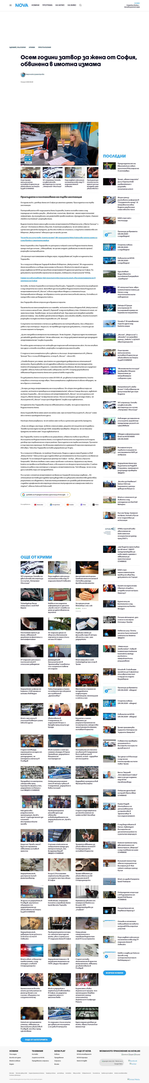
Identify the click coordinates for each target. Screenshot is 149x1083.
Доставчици (60, 1073)
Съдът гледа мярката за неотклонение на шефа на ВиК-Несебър (86, 813)
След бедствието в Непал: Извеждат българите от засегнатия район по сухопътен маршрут (127, 829)
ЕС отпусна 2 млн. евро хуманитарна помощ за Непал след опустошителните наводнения (128, 292)
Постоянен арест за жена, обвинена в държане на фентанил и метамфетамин (31, 636)
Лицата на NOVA (38, 1057)
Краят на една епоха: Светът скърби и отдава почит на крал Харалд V (128, 589)
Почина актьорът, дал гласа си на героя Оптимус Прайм (128, 619)
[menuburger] (10, 5)
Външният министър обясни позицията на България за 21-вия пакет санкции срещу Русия (128, 865)
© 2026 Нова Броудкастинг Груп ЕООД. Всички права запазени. (25, 1079)
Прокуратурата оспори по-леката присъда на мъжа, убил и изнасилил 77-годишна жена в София (59, 935)
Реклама (11, 1073)
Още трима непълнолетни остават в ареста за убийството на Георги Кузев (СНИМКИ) (128, 355)
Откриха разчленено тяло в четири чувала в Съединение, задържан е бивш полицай (59, 784)
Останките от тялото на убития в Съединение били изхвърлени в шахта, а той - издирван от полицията (87, 754)
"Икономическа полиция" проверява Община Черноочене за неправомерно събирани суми (128, 373)
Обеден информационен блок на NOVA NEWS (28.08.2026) (128, 436)
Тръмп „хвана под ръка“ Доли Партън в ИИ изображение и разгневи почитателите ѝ (128, 184)
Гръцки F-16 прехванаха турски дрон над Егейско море (128, 323)
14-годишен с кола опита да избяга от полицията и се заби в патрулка (59, 1024)
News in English (82, 1061)
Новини (35, 5)
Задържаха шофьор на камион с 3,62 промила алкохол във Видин (31, 691)
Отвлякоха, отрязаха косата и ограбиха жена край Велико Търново (59, 903)
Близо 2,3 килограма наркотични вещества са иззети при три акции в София (59, 876)
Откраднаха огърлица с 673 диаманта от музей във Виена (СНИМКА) (128, 895)
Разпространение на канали (36, 1073)
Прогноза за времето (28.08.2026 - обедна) (127, 689)
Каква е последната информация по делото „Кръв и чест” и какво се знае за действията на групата (59, 607)
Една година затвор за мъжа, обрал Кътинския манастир (86, 1024)
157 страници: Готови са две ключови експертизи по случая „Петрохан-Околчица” (32, 579)
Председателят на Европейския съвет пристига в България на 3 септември (128, 167)
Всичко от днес (15, 1057)
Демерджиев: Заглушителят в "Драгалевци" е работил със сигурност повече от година (59, 664)
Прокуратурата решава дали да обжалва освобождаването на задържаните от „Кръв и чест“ (59, 816)
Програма (47, 5)
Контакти (68, 1073)
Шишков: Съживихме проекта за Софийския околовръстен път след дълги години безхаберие (128, 674)
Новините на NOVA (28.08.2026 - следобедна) (126, 260)
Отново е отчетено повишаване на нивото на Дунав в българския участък (128, 924)
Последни (13, 1054)
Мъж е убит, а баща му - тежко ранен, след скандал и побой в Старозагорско (31, 962)
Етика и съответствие (120, 1073)
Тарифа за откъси (51, 1073)
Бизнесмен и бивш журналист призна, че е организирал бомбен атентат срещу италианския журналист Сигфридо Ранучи (86, 995)
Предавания (58, 1057)
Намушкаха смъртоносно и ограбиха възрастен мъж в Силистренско (85, 935)
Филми (56, 1064)
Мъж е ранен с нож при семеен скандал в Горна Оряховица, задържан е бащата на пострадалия (59, 754)
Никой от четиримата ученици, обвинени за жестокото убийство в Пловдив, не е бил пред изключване (31, 1026)
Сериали (57, 1061)
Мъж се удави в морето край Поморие (128, 880)
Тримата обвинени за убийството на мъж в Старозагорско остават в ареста (85, 847)
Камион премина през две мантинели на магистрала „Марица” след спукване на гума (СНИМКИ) (128, 847)
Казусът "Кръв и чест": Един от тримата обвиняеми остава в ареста (31, 847)
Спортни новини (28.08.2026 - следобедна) (125, 247)
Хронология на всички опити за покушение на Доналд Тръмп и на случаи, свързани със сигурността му (31, 992)
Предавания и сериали (40, 1061)
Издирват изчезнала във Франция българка (87, 782)
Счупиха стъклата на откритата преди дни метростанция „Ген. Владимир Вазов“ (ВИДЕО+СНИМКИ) (58, 848)
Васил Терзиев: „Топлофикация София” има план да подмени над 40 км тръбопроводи (127, 777)
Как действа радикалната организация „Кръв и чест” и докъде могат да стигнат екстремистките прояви (32, 817)
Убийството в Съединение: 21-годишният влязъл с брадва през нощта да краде (58, 722)
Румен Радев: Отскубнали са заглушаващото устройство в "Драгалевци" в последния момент (126, 810)
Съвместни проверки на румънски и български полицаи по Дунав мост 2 (127, 744)
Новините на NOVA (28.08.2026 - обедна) (127, 715)
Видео (11, 1064)
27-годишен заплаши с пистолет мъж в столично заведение (31, 662)
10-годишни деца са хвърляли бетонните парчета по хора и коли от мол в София (58, 636)
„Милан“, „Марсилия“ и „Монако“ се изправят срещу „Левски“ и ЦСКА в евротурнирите (129, 338)
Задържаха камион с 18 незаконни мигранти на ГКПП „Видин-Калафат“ (58, 961)
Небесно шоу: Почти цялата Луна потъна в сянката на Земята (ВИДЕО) (128, 634)
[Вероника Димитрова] (23, 74)
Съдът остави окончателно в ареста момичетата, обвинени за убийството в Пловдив (86, 963)
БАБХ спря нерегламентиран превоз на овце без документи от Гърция (127, 573)
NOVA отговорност (84, 1054)
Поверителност (86, 1073)
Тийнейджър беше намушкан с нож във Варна (30, 605)
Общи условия (76, 1073)
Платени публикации (14, 1075)
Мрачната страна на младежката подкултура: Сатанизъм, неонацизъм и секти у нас (87, 693)
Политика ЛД (96, 1073)
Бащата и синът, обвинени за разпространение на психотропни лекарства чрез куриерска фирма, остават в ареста (87, 723)
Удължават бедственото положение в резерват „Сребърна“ (128, 275)
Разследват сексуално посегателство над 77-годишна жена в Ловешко (59, 578)
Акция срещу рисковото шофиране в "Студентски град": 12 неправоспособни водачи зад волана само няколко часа (128, 203)
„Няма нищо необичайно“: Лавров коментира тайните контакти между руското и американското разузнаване (127, 653)
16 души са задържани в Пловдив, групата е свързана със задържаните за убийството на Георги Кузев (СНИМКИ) (31, 906)
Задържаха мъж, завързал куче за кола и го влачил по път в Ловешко (31, 935)
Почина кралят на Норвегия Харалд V (126, 909)
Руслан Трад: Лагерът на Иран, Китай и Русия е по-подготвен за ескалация (128, 516)
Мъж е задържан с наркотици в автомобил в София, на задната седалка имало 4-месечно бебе (59, 992)
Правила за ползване (107, 1073)
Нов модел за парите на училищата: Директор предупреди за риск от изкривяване (128, 421)
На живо (72, 5)
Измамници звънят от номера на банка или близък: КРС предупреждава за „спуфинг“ (85, 905)
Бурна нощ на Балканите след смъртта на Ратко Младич (126, 605)
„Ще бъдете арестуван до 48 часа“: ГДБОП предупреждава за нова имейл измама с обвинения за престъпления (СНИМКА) (128, 554)
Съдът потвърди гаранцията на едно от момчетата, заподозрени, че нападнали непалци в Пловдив (31, 755)
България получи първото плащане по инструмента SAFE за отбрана (127, 451)
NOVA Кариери (82, 1057)
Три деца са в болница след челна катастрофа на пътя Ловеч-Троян (127, 760)
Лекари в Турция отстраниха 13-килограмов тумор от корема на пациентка (128, 309)
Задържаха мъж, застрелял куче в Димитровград (28, 875)
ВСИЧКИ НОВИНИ (114, 973)
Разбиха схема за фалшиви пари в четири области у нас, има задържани (86, 636)
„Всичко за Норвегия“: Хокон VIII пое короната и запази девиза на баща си (127, 485)
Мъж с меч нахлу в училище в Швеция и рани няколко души (32, 720)
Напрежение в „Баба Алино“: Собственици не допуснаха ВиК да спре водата (128, 390)
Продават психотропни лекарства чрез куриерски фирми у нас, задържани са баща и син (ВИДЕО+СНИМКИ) (32, 785)
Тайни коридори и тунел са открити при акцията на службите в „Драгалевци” (59, 692)
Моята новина (14, 1061)
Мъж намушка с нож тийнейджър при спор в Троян (86, 662)
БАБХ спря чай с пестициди (124, 219)
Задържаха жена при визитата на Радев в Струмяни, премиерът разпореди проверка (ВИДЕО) (128, 468)
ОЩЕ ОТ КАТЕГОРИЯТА (36, 1039)
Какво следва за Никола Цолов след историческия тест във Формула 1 (128, 956)
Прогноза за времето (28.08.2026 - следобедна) (127, 233)
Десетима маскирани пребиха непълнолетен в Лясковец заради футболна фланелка (87, 579)
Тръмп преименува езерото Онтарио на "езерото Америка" (127, 729)
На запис (60, 5)
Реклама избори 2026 (21, 1073)
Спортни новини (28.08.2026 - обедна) (127, 702)
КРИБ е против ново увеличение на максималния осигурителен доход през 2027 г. (127, 533)
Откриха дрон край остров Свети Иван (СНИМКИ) (127, 793)
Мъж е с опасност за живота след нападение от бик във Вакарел (127, 500)
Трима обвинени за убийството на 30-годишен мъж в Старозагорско (84, 876)
